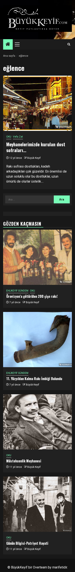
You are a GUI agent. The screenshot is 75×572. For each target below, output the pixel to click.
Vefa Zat (18, 136)
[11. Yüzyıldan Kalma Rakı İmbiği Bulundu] (37, 339)
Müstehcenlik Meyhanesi (23, 460)
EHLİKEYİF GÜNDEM (17, 290)
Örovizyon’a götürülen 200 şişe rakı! (32, 296)
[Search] (68, 44)
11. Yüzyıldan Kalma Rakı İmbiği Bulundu (34, 378)
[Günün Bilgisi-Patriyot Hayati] (37, 504)
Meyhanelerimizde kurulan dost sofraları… (35, 147)
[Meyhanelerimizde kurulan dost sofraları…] (37, 103)
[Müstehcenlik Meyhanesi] (37, 421)
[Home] (8, 45)
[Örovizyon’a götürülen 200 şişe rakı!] (37, 257)
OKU (8, 136)
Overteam (40, 567)
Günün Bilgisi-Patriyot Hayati (27, 543)
